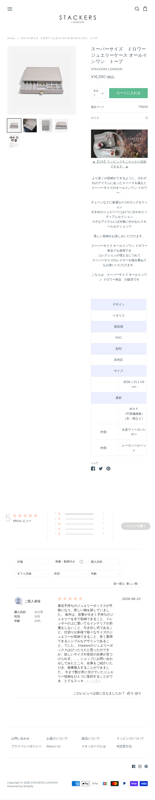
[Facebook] (132, 766)
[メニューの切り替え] (10, 8)
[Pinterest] (144, 766)
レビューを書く (136, 526)
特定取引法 (124, 746)
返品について (91, 738)
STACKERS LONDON (106, 69)
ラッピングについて (130, 738)
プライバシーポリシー (26, 746)
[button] (79, 514)
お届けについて (57, 738)
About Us (53, 746)
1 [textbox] (94, 95)
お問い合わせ (20, 738)
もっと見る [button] (93, 681)
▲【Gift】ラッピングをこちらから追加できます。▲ (119, 164)
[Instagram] (138, 766)
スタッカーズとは (94, 746)
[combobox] (98, 93)
